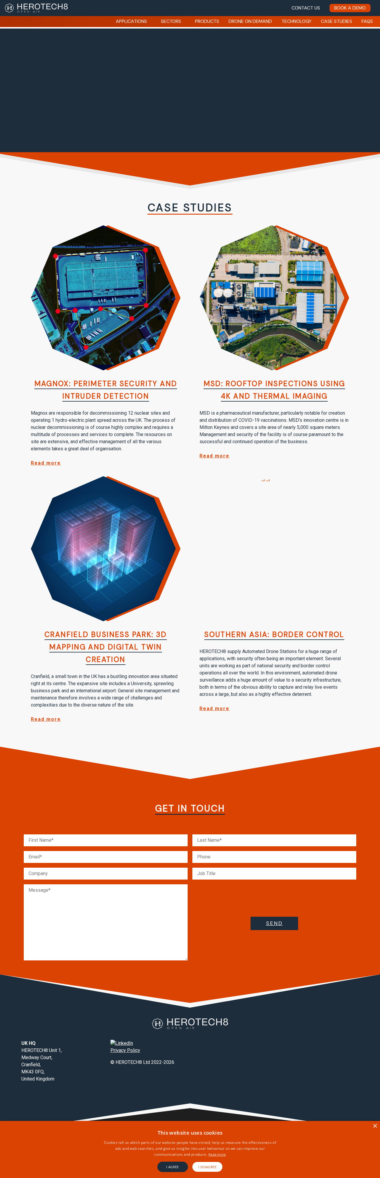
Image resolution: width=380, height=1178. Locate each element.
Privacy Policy (125, 1050)
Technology (296, 21)
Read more (46, 463)
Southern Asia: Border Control (274, 634)
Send (274, 923)
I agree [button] (172, 1167)
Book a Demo (350, 8)
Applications (131, 21)
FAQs (367, 21)
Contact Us (306, 8)
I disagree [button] (207, 1167)
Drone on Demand (250, 21)
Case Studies (336, 21)
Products (207, 21)
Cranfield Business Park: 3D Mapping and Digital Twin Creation (106, 647)
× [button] (375, 1126)
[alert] (190, 1149)
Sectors (171, 21)
